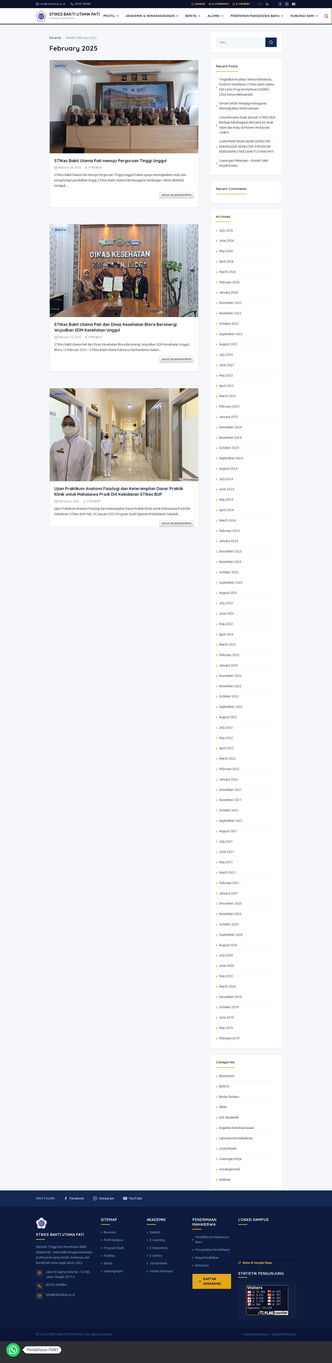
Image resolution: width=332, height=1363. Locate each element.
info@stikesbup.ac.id (52, 3)
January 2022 (228, 779)
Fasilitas (109, 1255)
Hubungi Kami (302, 16)
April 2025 (226, 386)
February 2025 (229, 406)
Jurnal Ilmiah (158, 1263)
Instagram (106, 1198)
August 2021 (228, 831)
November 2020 (230, 914)
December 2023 (230, 551)
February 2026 (229, 282)
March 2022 (227, 758)
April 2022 (226, 748)
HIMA (223, 1107)
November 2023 (230, 562)
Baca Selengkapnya (176, 195)
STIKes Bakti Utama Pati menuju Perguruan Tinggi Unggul (110, 160)
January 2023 (228, 665)
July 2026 (226, 230)
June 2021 (226, 851)
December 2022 (230, 676)
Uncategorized (229, 1169)
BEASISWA (226, 1076)
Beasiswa (202, 1265)
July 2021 (226, 841)
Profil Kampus (113, 1240)
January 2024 (228, 541)
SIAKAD (200, 3)
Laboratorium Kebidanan (236, 1138)
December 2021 (230, 790)
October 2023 (229, 572)
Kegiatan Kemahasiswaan (236, 1128)
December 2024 (230, 427)
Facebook (77, 1198)
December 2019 (230, 997)
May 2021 (226, 862)
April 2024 (226, 510)
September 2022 (231, 707)
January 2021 (228, 893)
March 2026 (227, 272)
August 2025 (228, 344)
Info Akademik (229, 1117)
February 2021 (229, 883)
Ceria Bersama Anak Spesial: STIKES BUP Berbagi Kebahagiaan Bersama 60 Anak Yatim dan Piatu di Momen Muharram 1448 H (247, 125)
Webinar (225, 1179)
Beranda (55, 38)
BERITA (224, 1086)
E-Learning (220, 3)
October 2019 (229, 1007)
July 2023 (226, 603)
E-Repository (159, 1248)
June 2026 (226, 240)
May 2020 (226, 976)
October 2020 (229, 924)
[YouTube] (293, 4)
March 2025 (227, 396)
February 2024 (229, 531)
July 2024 (226, 479)
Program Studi (114, 1248)
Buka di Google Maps (257, 1262)
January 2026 (228, 292)
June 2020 (226, 965)
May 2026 (226, 251)
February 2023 (229, 655)
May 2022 (226, 738)
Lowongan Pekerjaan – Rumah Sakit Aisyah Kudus (243, 163)
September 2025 (231, 334)
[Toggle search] (326, 16)
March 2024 (227, 520)
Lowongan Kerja (230, 1159)
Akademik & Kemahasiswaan (150, 16)
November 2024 (230, 437)
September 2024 (231, 458)
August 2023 (228, 593)
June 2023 (226, 613)
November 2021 (230, 800)
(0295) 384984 (83, 3)
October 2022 (229, 696)
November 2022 (230, 686)
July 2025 (226, 354)
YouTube (135, 1198)
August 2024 (228, 468)
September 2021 (231, 821)
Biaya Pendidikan (207, 1257)
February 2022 (229, 769)
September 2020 (231, 934)
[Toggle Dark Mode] (267, 4)
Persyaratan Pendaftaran (212, 1250)
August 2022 (228, 717)
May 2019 (226, 1028)
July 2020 (226, 955)
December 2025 (230, 303)
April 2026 (226, 261)
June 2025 (226, 365)
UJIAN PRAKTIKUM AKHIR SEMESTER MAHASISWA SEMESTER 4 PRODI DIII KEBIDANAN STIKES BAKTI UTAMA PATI (246, 146)
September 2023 (231, 582)
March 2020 (227, 986)
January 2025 (228, 417)
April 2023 (226, 634)
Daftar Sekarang (212, 1281)
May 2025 (226, 375)
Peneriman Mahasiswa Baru (255, 16)
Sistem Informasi (161, 1271)
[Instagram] (286, 4)
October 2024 (229, 448)
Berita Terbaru (229, 1097)
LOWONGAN (227, 1148)
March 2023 (227, 644)
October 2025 (229, 323)
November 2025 (230, 313)
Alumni (214, 16)
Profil (109, 16)
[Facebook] (280, 4)
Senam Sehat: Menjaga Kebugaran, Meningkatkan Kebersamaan (243, 106)
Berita (191, 16)
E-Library (243, 3)
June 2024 (226, 489)
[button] (13, 1350)
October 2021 (229, 810)
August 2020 (228, 945)
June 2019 (226, 1017)
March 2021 (227, 872)
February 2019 (229, 1038)
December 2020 (230, 903)
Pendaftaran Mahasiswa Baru (212, 1239)
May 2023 (226, 624)
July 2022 (226, 727)
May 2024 (226, 499)
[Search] (271, 42)
